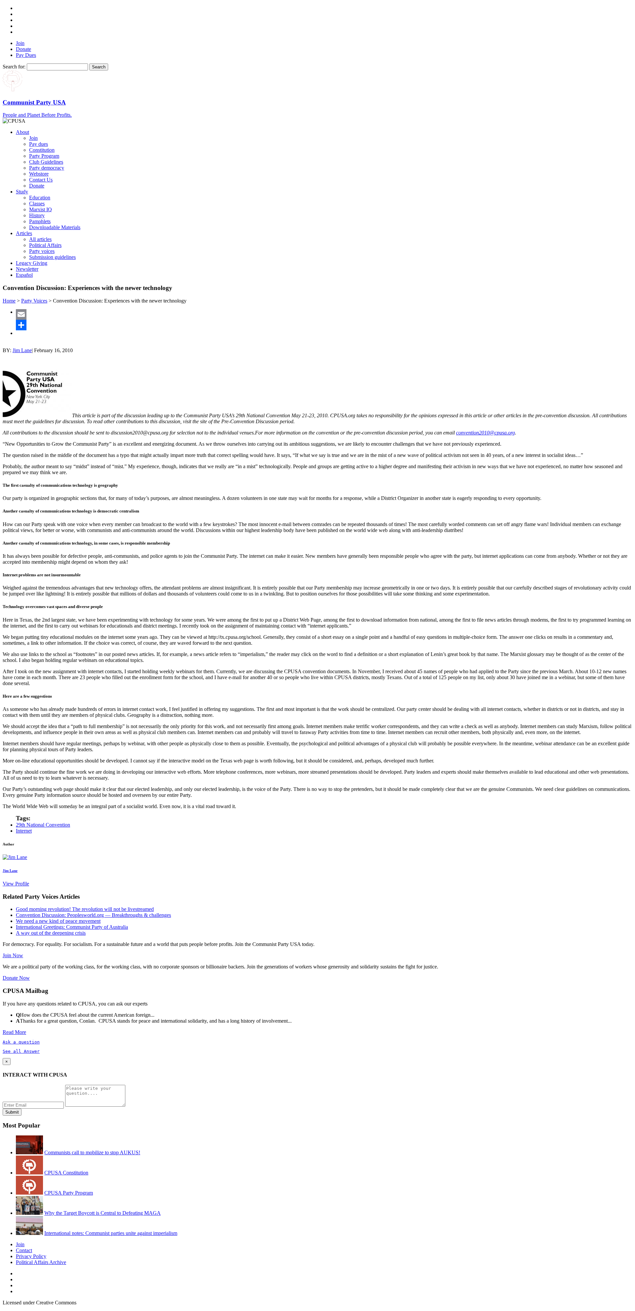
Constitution (42, 150)
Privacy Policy (31, 1256)
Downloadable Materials (54, 227)
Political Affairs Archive (41, 1262)
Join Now (13, 955)
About (22, 132)
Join (20, 43)
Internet (24, 831)
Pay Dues (26, 55)
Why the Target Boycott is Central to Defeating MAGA (102, 1213)
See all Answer (21, 1051)
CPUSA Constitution (66, 1172)
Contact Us (41, 180)
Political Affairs (45, 245)
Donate (23, 49)
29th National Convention (43, 825)
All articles (40, 239)
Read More (14, 1032)
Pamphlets (40, 221)
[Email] (324, 314)
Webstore (39, 174)
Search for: (14, 66)
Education (39, 197)
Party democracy (46, 168)
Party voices (42, 251)
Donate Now (16, 978)
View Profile (16, 883)
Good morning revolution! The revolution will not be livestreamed (85, 909)
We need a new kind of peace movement (58, 921)
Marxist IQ (40, 209)
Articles (24, 233)
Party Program (44, 156)
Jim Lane (22, 350)
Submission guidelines (52, 257)
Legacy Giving (31, 263)
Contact (24, 1250)
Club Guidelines (46, 162)
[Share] (324, 325)
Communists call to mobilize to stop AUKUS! (92, 1152)
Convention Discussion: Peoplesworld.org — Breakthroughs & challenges (93, 915)
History (37, 215)
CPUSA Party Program (68, 1193)
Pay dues (38, 144)
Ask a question (21, 1042)
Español (24, 275)
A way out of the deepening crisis (51, 933)
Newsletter (27, 269)
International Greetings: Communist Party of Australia (72, 927)
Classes (37, 203)
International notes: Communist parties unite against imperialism (110, 1233)
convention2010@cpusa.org (485, 432)
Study (22, 191)
